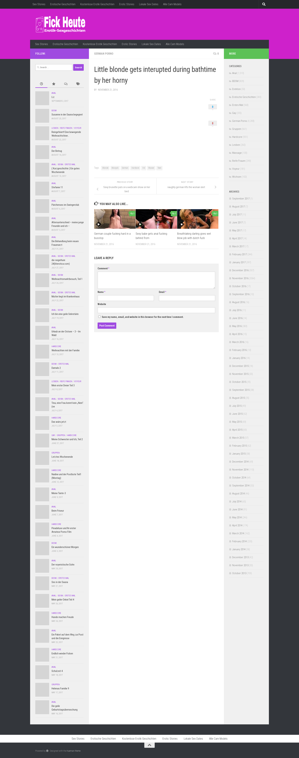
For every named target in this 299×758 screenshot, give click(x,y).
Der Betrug (57, 151)
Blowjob (115, 168)
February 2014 (239, 541)
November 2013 (240, 565)
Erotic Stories (126, 4)
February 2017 (239, 254)
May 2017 (237, 230)
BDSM (54, 110)
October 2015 (239, 382)
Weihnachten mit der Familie (66, 350)
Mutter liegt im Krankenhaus (66, 296)
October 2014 (239, 477)
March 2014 (238, 533)
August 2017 (238, 206)
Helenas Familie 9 (60, 688)
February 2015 (239, 445)
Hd (143, 168)
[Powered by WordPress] (47, 751)
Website (102, 304)
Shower (151, 168)
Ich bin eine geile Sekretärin (65, 314)
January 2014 (239, 549)
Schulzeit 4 (57, 671)
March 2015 (238, 437)
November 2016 (240, 278)
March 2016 (238, 342)
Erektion (236, 89)
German (125, 168)
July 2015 (237, 405)
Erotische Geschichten (62, 4)
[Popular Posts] (53, 84)
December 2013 (240, 557)
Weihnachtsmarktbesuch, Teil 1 (67, 279)
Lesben (55, 128)
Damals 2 (56, 367)
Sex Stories (39, 4)
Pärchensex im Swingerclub (65, 204)
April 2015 (237, 429)
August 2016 (238, 302)
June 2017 (237, 222)
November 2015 (240, 374)
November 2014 (240, 469)
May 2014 (237, 517)
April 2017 (237, 238)
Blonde (105, 168)
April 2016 (237, 334)
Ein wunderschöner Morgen (65, 547)
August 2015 (238, 397)
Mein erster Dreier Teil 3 (63, 385)
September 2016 (241, 294)
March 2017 (238, 246)
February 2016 (239, 350)
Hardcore (135, 168)
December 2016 (240, 270)
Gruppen (61, 435)
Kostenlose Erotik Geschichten (97, 4)
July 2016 (237, 310)
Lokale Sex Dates (148, 4)
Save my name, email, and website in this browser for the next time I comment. (143, 317)
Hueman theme (73, 751)
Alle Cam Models (172, 4)
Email (162, 292)
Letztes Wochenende (62, 456)
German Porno (103, 53)
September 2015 (241, 389)
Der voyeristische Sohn (63, 564)
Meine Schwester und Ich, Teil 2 (67, 439)
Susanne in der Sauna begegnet (67, 114)
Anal (54, 93)
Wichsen (236, 176)
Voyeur (77, 128)
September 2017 (241, 198)
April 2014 (237, 525)
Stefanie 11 (57, 187)
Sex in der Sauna (60, 582)
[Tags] (78, 84)
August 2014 (238, 493)
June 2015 (237, 413)
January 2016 (239, 358)
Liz (53, 97)
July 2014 (237, 501)
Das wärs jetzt (59, 421)
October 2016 (239, 286)
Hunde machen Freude (63, 617)
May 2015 (237, 421)
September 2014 (241, 485)
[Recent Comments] (66, 84)
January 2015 (239, 453)
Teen (159, 168)
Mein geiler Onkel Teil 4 (63, 599)
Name (101, 292)
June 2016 (237, 318)
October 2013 (239, 573)
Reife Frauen (66, 128)
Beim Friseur (58, 510)
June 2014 (237, 509)
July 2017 (237, 214)
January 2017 (239, 262)
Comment (103, 268)
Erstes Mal (70, 164)
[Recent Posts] (41, 84)
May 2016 (237, 326)
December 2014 (240, 461)
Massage (237, 152)
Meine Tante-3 (59, 493)
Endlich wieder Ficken (62, 653)
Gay (53, 435)
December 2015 (240, 366)
